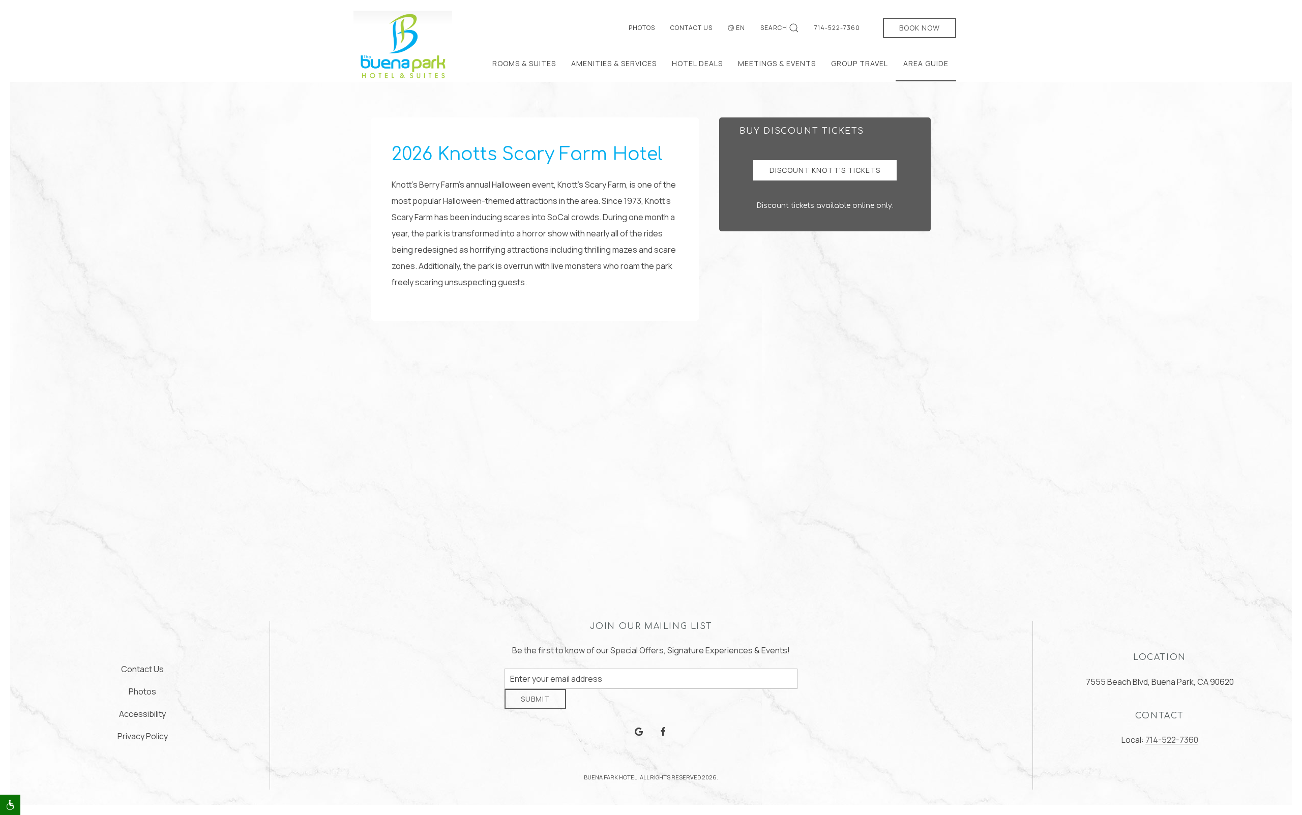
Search (773, 27)
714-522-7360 (837, 27)
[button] (10, 805)
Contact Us (691, 27)
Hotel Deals (697, 63)
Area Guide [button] (926, 63)
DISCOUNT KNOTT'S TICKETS (825, 170)
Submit (535, 706)
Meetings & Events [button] (777, 63)
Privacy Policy (142, 739)
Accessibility (142, 717)
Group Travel (859, 63)
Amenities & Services (614, 63)
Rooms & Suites (524, 63)
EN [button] (740, 27)
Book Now (919, 28)
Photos (642, 27)
